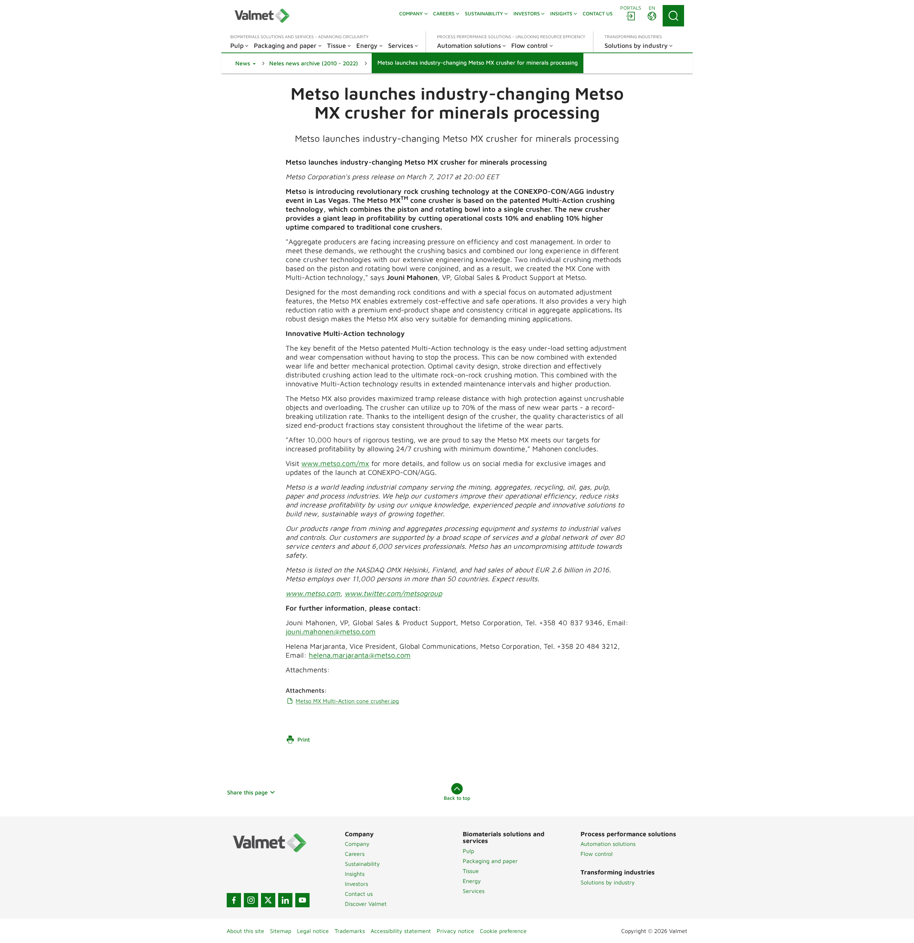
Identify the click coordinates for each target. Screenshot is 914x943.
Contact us (359, 894)
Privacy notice (455, 931)
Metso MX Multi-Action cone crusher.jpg (347, 701)
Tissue (471, 871)
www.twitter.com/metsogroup (393, 593)
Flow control (597, 854)
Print (303, 739)
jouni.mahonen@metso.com (331, 631)
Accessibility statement (401, 931)
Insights (355, 874)
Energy (472, 881)
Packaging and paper (490, 861)
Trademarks (350, 931)
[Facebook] (234, 900)
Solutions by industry (608, 882)
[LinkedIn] (285, 900)
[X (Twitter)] (268, 900)
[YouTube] (302, 900)
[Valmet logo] (262, 15)
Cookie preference (503, 931)
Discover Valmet (366, 904)
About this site (245, 931)
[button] (245, 63)
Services (473, 891)
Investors (356, 884)
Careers (355, 854)
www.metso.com (313, 593)
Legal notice (313, 931)
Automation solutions (608, 844)
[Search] (673, 15)
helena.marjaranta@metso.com (360, 655)
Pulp (468, 851)
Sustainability (362, 864)
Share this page (247, 792)
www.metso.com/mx (335, 463)
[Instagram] (251, 900)
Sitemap (280, 931)
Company (357, 844)
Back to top (457, 798)
